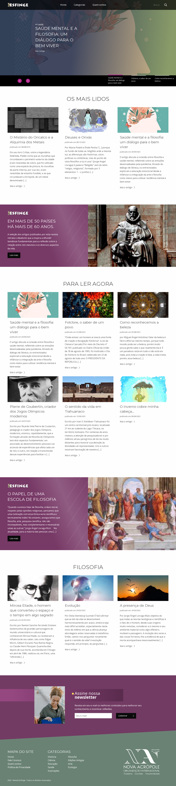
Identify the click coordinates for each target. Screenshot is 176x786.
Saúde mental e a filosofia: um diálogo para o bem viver (56, 37)
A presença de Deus (137, 605)
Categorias (79, 4)
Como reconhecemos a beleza (164, 79)
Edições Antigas (76, 760)
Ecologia (72, 767)
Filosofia (72, 756)
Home (63, 4)
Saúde (51, 767)
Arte (70, 763)
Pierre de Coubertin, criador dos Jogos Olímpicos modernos (33, 411)
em (39, 24)
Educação (52, 763)
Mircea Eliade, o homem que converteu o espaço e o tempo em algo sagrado (31, 610)
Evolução (72, 605)
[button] (20, 81)
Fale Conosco (14, 760)
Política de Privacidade (19, 767)
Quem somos (99, 4)
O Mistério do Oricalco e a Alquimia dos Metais (31, 139)
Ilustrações (53, 770)
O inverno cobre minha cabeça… (139, 409)
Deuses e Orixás (78, 137)
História (52, 756)
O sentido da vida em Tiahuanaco (83, 409)
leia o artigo (16, 186)
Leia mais (14, 255)
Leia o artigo (40, 51)
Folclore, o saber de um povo (141, 79)
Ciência (51, 760)
